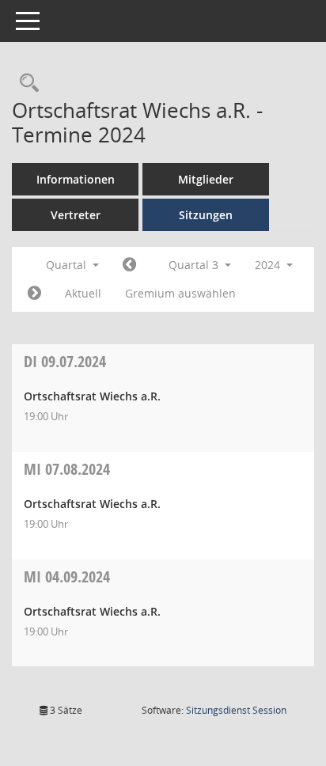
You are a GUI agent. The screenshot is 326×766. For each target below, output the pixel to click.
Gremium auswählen (180, 293)
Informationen (75, 179)
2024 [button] (269, 264)
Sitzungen (206, 214)
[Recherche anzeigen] (25, 83)
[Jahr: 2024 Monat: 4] (129, 265)
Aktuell (83, 293)
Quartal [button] (67, 264)
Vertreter (75, 214)
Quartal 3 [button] (195, 264)
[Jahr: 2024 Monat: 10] (34, 293)
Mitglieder (205, 179)
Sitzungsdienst (236, 710)
